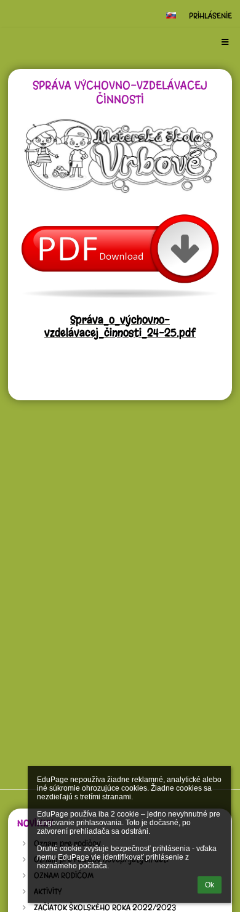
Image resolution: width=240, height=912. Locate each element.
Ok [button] (209, 885)
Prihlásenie (210, 15)
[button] (171, 15)
